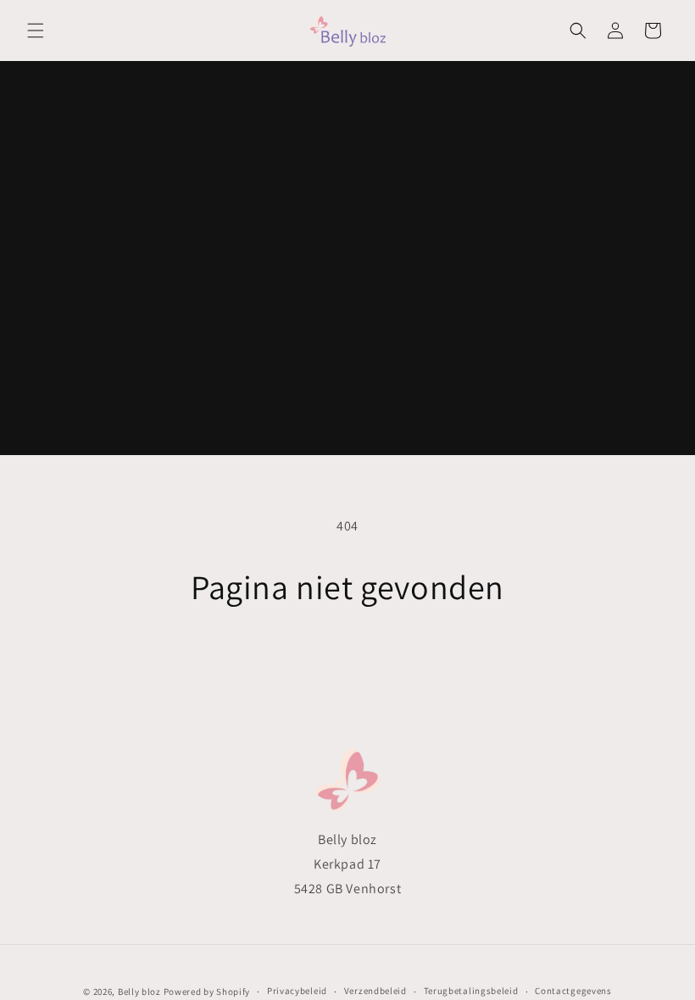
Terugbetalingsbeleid (471, 991)
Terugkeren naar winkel (348, 661)
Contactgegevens (573, 991)
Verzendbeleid (375, 991)
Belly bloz (139, 991)
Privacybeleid (297, 991)
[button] (35, 30)
